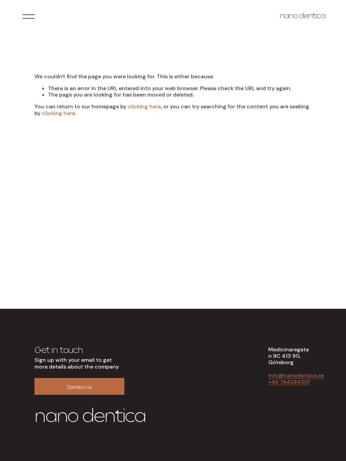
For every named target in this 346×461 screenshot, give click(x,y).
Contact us (79, 386)
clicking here (144, 106)
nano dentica (302, 16)
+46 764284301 (289, 382)
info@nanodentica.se (296, 375)
